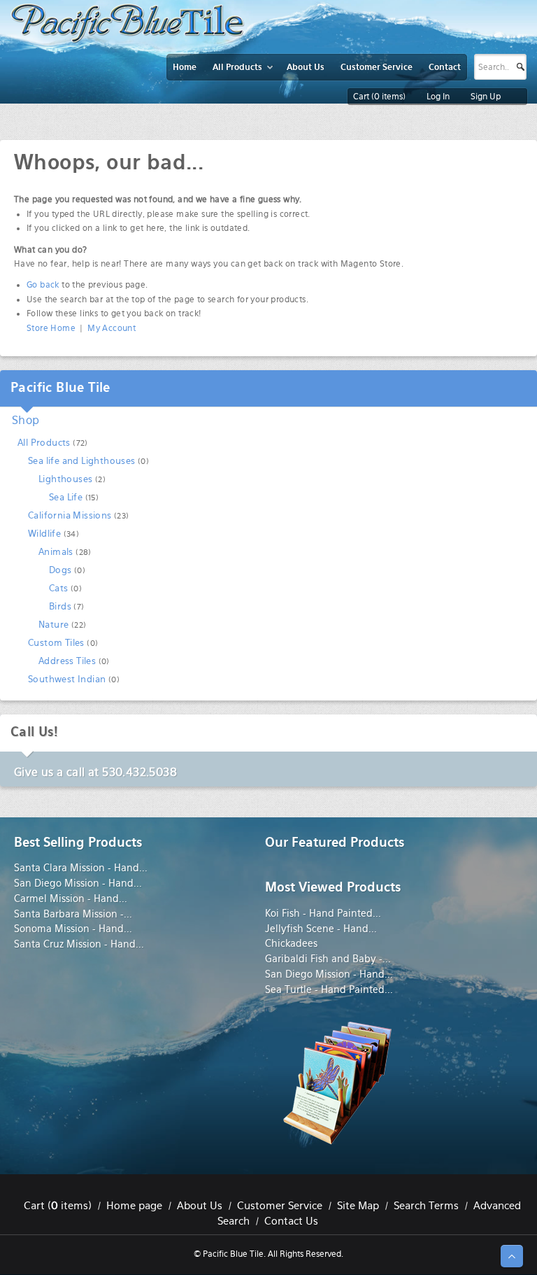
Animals (55, 552)
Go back (43, 285)
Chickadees (291, 943)
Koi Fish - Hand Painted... (323, 913)
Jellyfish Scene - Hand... (321, 928)
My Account (111, 328)
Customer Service (279, 1205)
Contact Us (291, 1221)
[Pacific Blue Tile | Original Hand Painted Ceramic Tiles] (127, 23)
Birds (60, 606)
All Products (44, 442)
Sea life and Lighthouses (82, 461)
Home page (134, 1205)
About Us (199, 1205)
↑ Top (512, 1256)
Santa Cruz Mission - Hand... (79, 944)
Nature (53, 624)
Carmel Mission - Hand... (70, 898)
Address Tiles (67, 661)
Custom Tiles (56, 643)
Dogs (60, 570)
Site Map (358, 1205)
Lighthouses (65, 479)
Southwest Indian (67, 679)
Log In (438, 96)
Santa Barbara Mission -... (73, 914)
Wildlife (44, 533)
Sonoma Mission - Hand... (73, 928)
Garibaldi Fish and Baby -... (328, 958)
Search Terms (426, 1205)
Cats (59, 588)
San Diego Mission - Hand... (78, 883)
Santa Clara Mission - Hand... (81, 867)
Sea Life (66, 497)
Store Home (51, 328)
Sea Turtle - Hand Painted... (329, 989)
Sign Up (486, 96)
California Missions (70, 515)
